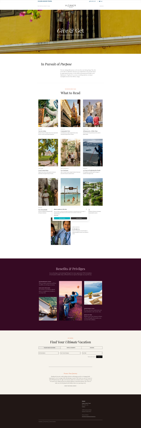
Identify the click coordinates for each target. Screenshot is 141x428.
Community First (65, 131)
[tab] (50, 348)
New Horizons (64, 170)
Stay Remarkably (42, 210)
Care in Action (42, 131)
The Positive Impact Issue (43, 6)
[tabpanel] (70, 355)
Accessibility (40, 421)
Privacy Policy (46, 421)
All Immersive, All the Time (90, 131)
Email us (83, 406)
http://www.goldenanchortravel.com (88, 416)
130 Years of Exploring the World (91, 170)
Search (99, 356)
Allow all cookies (62, 218)
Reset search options (92, 356)
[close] (86, 209)
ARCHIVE (102, 6)
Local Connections (43, 170)
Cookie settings (79, 218)
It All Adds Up (76, 229)
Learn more (56, 215)
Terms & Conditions (53, 421)
